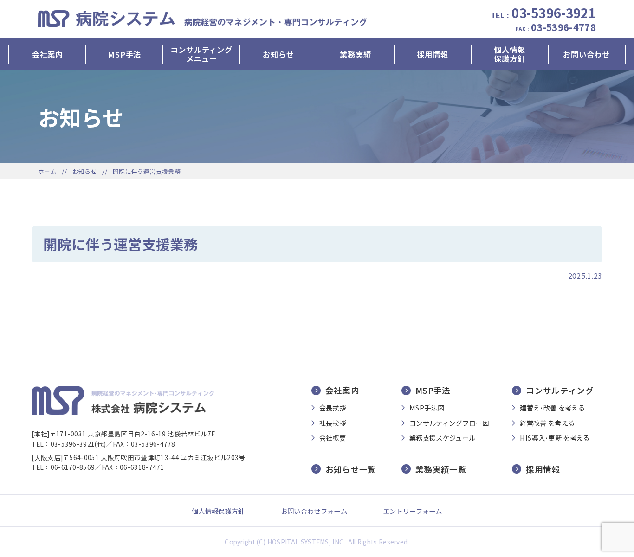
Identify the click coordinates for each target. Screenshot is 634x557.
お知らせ (278, 54)
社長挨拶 (332, 423)
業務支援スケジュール (442, 438)
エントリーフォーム (412, 511)
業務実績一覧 (440, 469)
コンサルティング (560, 390)
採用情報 (432, 54)
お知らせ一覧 (350, 469)
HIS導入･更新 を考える (554, 438)
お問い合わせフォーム (314, 511)
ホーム (47, 171)
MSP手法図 (426, 407)
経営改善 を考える (547, 423)
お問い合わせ (586, 54)
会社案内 (47, 54)
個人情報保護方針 (509, 54)
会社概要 (332, 438)
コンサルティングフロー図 (449, 423)
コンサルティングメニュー (201, 54)
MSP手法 (124, 54)
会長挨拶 (332, 407)
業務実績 (355, 54)
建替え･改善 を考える (552, 407)
